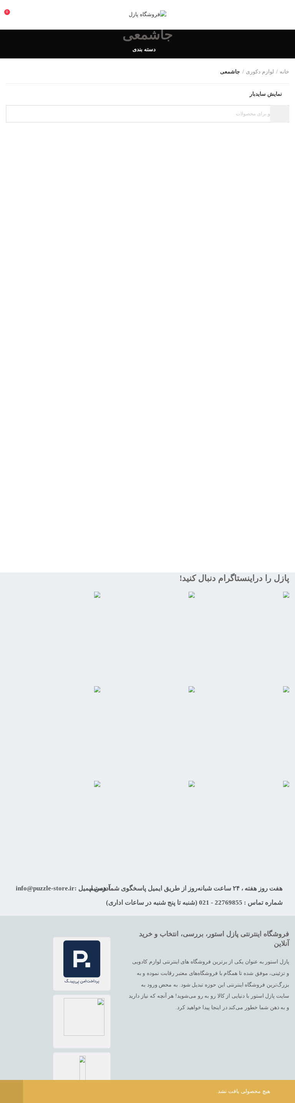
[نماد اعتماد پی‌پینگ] (81, 963)
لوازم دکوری (260, 72)
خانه (284, 72)
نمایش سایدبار (266, 94)
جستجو (279, 114)
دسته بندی (144, 49)
